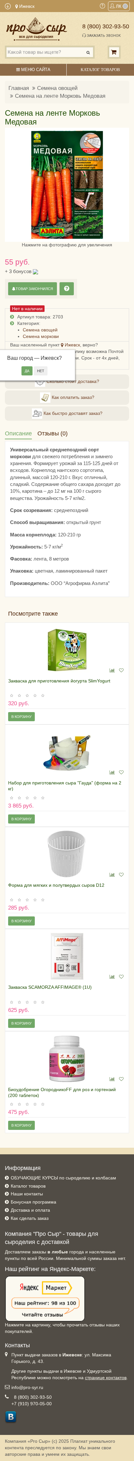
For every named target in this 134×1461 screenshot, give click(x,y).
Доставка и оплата (30, 1210)
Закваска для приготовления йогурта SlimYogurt (59, 680)
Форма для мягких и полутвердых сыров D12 (56, 885)
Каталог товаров (28, 1186)
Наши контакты (27, 1193)
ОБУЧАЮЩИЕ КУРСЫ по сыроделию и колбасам (63, 1177)
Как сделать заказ (29, 1218)
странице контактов (106, 1377)
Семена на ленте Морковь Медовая (60, 96)
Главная (18, 88)
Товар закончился (34, 289)
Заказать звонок (103, 36)
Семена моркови (41, 336)
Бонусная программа (33, 1202)
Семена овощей (57, 88)
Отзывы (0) (52, 433)
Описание (18, 433)
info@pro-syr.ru (27, 1387)
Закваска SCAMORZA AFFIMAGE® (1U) (50, 987)
